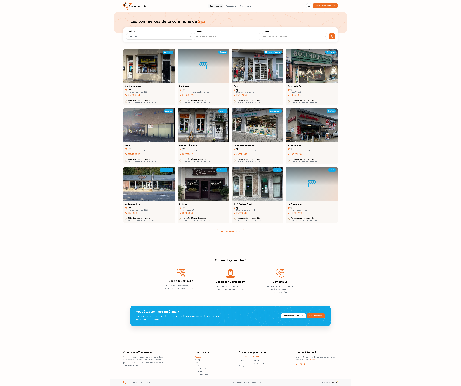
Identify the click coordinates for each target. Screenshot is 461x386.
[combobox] (294, 36)
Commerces (201, 31)
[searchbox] (294, 36)
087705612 (187, 154)
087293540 (241, 213)
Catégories (132, 31)
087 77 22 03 (296, 154)
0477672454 (134, 95)
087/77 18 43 (134, 154)
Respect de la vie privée (253, 382)
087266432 (133, 213)
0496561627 (188, 95)
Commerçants (246, 6)
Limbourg (242, 360)
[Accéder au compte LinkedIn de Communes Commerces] (305, 364)
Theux (241, 366)
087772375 (295, 95)
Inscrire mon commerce (325, 6)
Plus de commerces (230, 231)
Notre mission (215, 6)
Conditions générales (234, 382)
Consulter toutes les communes (252, 357)
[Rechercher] (332, 36)
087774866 (241, 154)
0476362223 (296, 213)
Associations (231, 6)
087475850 (187, 213)
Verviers (257, 360)
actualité (311, 360)
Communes (268, 31)
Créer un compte (201, 374)
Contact (198, 363)
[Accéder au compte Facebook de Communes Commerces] (297, 364)
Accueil (198, 357)
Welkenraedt (259, 363)
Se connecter (200, 371)
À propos (198, 360)
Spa (240, 363)
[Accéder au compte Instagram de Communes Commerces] (301, 364)
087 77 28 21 (242, 95)
